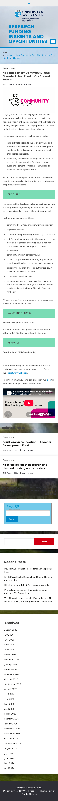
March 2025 (10, 713)
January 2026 (11, 664)
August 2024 (10, 748)
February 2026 (11, 659)
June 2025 (9, 699)
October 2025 (11, 679)
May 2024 (9, 763)
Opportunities (9, 68)
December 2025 (12, 669)
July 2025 (9, 694)
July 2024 (9, 753)
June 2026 (9, 639)
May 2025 (9, 704)
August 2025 (10, 689)
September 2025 (12, 684)
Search (44, 541)
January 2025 (11, 723)
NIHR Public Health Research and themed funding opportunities (25, 466)
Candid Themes (29, 794)
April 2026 (9, 649)
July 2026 (9, 634)
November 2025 (12, 674)
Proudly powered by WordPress (19, 790)
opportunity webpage (16, 372)
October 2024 (11, 738)
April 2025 (9, 709)
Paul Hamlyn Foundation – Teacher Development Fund (27, 443)
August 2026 (10, 629)
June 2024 (9, 758)
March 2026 (10, 654)
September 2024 (12, 743)
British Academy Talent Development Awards (26, 585)
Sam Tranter (26, 84)
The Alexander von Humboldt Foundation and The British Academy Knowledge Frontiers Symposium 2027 (28, 601)
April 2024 (9, 768)
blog (49, 379)
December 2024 (12, 728)
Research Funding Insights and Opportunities (27, 34)
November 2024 (12, 733)
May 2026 (9, 644)
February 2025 (11, 718)
